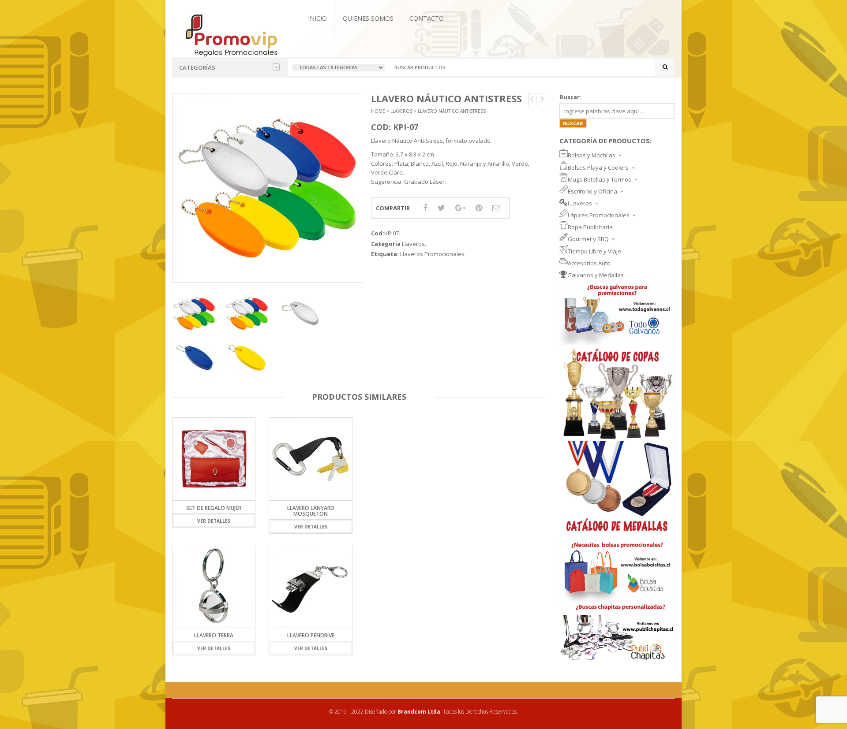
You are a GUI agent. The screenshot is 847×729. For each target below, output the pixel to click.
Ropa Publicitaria (590, 227)
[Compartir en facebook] (425, 207)
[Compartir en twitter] (441, 207)
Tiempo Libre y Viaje (594, 251)
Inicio (317, 18)
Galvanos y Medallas (595, 275)
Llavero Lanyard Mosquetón (310, 510)
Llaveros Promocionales (432, 254)
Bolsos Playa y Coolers (598, 167)
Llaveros (401, 111)
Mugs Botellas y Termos (599, 179)
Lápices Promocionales (599, 215)
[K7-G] (247, 357)
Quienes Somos (368, 18)
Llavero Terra (213, 635)
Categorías (197, 67)
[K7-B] (300, 313)
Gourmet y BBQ (588, 239)
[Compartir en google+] (460, 207)
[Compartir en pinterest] (479, 207)
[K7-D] (194, 357)
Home (378, 111)
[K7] (194, 313)
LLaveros (580, 203)
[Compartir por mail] (496, 207)
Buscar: (570, 97)
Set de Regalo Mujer (213, 508)
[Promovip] (231, 34)
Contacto (426, 18)
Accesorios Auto (589, 263)
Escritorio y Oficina (592, 191)
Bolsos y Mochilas (591, 155)
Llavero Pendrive (310, 635)
